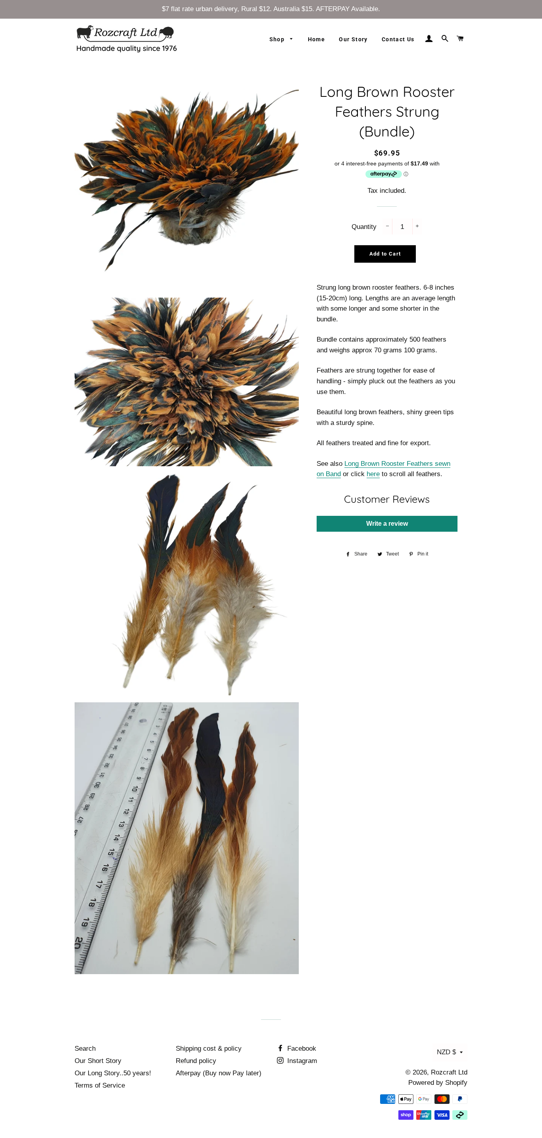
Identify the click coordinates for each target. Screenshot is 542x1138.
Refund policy (196, 1061)
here (373, 474)
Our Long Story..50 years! (113, 1073)
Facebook (300, 1048)
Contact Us (398, 39)
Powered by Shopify (437, 1082)
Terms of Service (100, 1085)
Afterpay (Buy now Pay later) (218, 1073)
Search (85, 1048)
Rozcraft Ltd (449, 1072)
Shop (277, 39)
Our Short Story (98, 1061)
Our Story (353, 39)
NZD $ (446, 1052)
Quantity (364, 227)
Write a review (387, 523)
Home (316, 39)
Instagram (301, 1061)
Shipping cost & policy (209, 1048)
